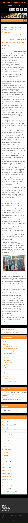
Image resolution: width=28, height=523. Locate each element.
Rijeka (6, 291)
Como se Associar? (8, 346)
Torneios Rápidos (6, 479)
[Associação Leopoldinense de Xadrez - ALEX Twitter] (25, 9)
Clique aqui (5, 397)
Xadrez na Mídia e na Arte (8, 491)
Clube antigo (7, 365)
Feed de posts (5, 506)
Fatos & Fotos (5, 434)
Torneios (6, 372)
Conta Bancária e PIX (9, 351)
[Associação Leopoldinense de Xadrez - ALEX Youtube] (17, 9)
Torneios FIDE (5, 470)
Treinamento (5, 482)
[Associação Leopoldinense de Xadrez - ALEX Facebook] (21, 9)
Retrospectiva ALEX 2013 (9, 329)
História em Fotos (8, 362)
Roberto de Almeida (8, 380)
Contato (4, 341)
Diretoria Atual (7, 358)
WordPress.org (5, 509)
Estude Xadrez (5, 376)
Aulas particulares (8, 378)
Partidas (4, 455)
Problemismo (5, 458)
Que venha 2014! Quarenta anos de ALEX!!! (14, 332)
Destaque (4, 431)
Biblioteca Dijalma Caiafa (10, 381)
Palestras (4, 452)
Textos (3, 464)
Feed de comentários (7, 508)
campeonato (5, 205)
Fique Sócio (5, 344)
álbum (14, 39)
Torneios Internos (6, 473)
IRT (3, 446)
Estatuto (6, 367)
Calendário (4, 371)
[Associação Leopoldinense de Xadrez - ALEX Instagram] (10, 9)
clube (16, 212)
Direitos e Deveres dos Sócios (11, 350)
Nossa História (7, 360)
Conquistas (6, 364)
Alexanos (17, 36)
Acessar (4, 505)
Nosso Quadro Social (9, 353)
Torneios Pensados (6, 476)
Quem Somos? (5, 356)
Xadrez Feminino (6, 485)
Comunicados (5, 427)
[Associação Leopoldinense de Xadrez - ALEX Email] (13, 9)
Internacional (22, 36)
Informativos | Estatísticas (8, 440)
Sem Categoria (5, 461)
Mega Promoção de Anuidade (11, 348)
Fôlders (4, 437)
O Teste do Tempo (6, 449)
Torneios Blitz (5, 467)
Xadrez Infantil (5, 488)
